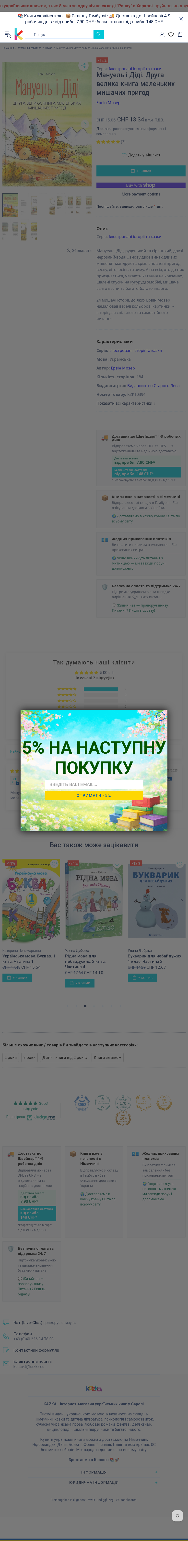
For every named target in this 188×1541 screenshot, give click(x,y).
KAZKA (19, 34)
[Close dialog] (160, 716)
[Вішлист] (171, 34)
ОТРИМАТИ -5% (94, 795)
